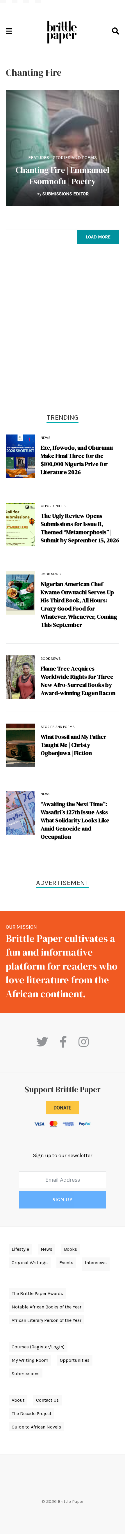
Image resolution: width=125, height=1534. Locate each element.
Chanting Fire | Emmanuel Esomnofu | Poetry (62, 175)
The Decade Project (31, 1413)
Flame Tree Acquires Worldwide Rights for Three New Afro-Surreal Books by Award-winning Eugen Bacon (78, 680)
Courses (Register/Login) (38, 1347)
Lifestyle (20, 1249)
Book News (51, 574)
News (46, 438)
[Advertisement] (62, 330)
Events (66, 1262)
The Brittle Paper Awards (37, 1293)
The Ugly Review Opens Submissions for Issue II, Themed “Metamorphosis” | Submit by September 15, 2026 (80, 528)
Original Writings (30, 1262)
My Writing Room (30, 1360)
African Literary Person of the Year (46, 1320)
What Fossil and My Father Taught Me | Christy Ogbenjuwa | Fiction (73, 745)
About (18, 1400)
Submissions (26, 1373)
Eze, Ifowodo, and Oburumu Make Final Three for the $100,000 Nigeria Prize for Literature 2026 (77, 460)
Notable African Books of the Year (46, 1307)
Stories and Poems (75, 157)
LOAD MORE (98, 237)
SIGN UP (62, 1199)
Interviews (96, 1262)
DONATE (62, 1107)
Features (38, 157)
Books (70, 1249)
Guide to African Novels (36, 1427)
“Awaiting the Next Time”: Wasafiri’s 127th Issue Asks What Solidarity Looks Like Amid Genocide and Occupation (75, 820)
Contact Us (47, 1400)
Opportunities (53, 506)
